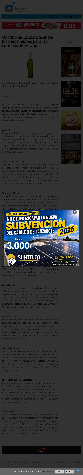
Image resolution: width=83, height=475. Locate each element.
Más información (48, 471)
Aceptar (59, 471)
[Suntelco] (41, 238)
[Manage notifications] (78, 470)
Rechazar (69, 471)
